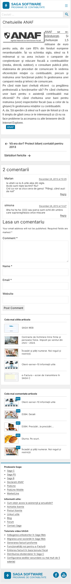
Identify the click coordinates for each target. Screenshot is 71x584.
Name (7, 266)
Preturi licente (14, 510)
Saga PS (11, 474)
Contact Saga (14, 525)
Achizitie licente (15, 506)
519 (18, 411)
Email (7, 280)
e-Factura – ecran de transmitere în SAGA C (41, 376)
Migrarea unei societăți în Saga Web (26, 538)
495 (18, 435)
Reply (63, 194)
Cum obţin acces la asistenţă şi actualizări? (30, 502)
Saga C (10, 470)
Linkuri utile (13, 514)
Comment (10, 238)
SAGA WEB (27, 327)
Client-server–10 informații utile (38, 364)
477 (18, 447)
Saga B (10, 478)
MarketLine (13, 493)
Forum (10, 521)
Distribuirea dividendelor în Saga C (25, 554)
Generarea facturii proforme (22, 542)
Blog (9, 518)
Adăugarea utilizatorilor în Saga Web (26, 534)
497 (18, 423)
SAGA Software (26, 4)
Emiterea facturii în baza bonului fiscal (27, 550)
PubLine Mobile (15, 489)
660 (18, 398)
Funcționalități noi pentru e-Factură (26, 546)
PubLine (11, 485)
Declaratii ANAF (15, 482)
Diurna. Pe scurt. (31, 438)
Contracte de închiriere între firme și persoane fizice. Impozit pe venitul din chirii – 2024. (42, 340)
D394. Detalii (28, 414)
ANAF (10, 127)
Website (8, 293)
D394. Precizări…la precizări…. (38, 426)
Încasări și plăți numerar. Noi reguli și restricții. (41, 352)
